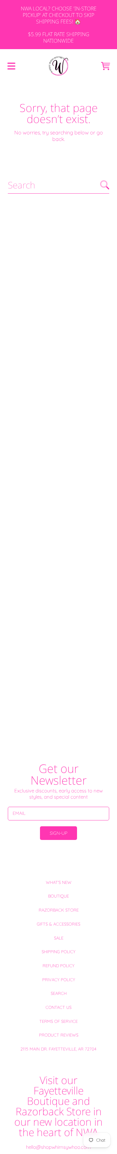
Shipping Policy (58, 951)
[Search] (104, 185)
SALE (58, 938)
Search (59, 993)
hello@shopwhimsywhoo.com (58, 1147)
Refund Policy (58, 965)
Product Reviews (58, 1034)
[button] (11, 66)
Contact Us (59, 1007)
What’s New (59, 882)
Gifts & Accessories (58, 924)
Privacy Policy (58, 979)
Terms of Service (58, 1021)
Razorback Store (59, 910)
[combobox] (58, 185)
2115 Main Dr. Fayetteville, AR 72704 (58, 1048)
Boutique (58, 896)
